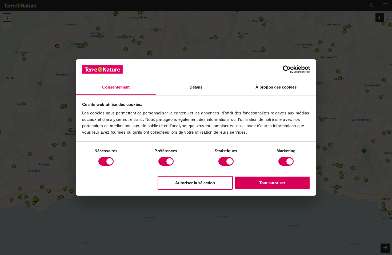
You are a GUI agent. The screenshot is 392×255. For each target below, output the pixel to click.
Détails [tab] (196, 87)
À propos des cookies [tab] (276, 87)
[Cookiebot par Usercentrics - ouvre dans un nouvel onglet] (286, 69)
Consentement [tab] (116, 87)
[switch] (166, 161)
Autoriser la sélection (195, 183)
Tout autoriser (272, 183)
